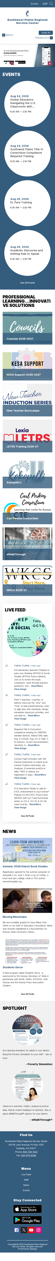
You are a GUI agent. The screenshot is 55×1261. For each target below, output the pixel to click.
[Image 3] (12, 63)
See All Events (27, 282)
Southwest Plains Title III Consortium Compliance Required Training (26, 153)
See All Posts (27, 816)
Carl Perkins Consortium (22, 518)
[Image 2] (8, 63)
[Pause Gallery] (50, 63)
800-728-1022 (30, 1152)
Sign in (46, 32)
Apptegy (33, 1249)
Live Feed (26, 1174)
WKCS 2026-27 (17, 590)
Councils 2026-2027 (20, 338)
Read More (37, 686)
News (26, 1185)
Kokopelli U (14, 482)
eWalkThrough (16, 554)
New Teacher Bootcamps (23, 410)
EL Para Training (22, 202)
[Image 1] (3, 63)
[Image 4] (16, 63)
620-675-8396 (28, 1155)
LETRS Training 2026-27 (22, 446)
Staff (45, 3)
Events (34, 3)
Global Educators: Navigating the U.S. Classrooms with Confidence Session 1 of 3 (27, 103)
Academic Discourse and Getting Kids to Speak (26, 252)
